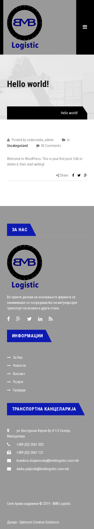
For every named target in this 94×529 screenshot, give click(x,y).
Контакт (19, 374)
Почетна (18, 113)
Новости (19, 365)
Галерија (19, 390)
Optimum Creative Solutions (39, 522)
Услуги (18, 382)
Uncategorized (42, 113)
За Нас (18, 357)
